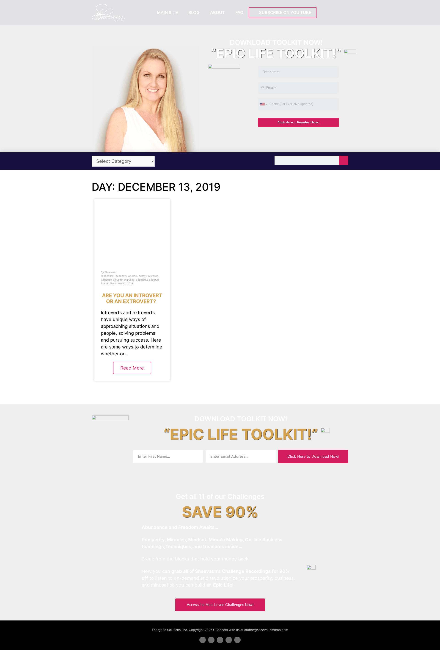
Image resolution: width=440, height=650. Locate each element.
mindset (108, 275)
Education (142, 279)
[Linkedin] (220, 640)
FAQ (239, 12)
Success (153, 275)
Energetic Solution (112, 279)
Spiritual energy (137, 275)
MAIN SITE (167, 12)
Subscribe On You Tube (284, 12)
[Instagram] (237, 640)
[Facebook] (202, 640)
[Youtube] (229, 640)
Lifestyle (154, 279)
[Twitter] (211, 640)
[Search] (343, 160)
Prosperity (121, 275)
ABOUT (217, 12)
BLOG (194, 12)
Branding (129, 279)
